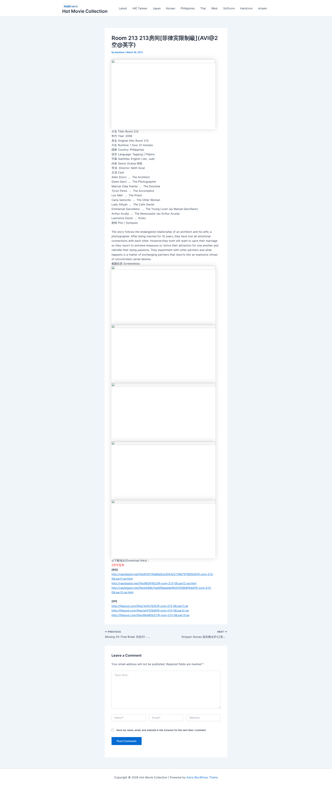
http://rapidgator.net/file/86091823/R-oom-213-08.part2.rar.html (154, 583)
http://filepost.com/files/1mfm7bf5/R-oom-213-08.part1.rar (150, 606)
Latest (123, 8)
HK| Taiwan (139, 8)
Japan (157, 8)
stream (262, 8)
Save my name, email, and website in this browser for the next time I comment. (161, 730)
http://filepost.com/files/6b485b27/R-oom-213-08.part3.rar (151, 615)
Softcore (229, 8)
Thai (203, 8)
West (214, 8)
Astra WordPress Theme (202, 777)
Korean (170, 8)
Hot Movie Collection (85, 11)
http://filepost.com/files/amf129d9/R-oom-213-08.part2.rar (150, 610)
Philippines (188, 8)
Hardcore (246, 8)
